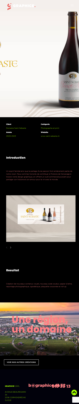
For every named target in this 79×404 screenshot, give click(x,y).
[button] (10, 247)
